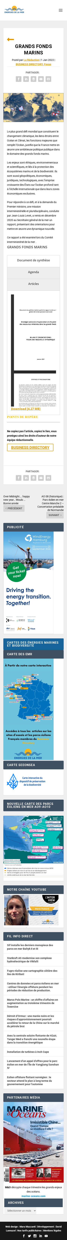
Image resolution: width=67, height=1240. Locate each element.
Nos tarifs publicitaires (29, 1230)
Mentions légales (52, 1230)
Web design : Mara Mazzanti (20, 1226)
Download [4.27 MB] (25, 409)
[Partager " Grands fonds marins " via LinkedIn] (26, 79)
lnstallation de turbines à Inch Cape (28, 1051)
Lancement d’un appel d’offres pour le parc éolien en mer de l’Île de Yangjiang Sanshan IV (33, 1064)
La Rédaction (31, 59)
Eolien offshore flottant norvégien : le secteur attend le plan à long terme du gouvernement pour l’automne (29, 1081)
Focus (47, 64)
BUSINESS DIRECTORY (29, 64)
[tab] (33, 261)
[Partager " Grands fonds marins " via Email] (41, 79)
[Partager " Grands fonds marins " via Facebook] (18, 79)
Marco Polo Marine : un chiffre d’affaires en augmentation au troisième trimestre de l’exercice (32, 1003)
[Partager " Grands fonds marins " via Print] (48, 79)
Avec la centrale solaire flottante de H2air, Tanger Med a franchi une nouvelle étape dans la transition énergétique (32, 1039)
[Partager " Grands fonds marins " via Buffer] (33, 79)
